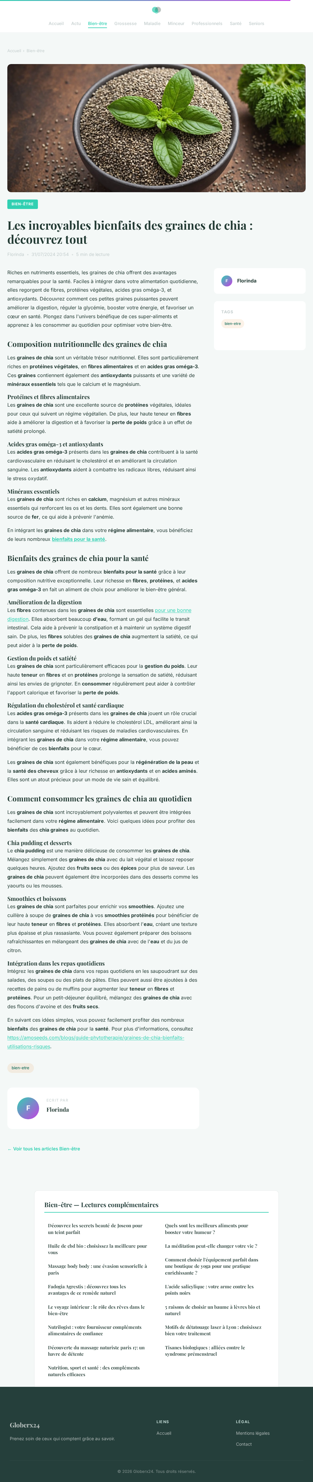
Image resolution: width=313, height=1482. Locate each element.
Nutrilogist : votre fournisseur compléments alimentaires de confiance (95, 1330)
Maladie (152, 23)
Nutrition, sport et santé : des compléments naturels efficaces (94, 1371)
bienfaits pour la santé (78, 539)
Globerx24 (25, 1424)
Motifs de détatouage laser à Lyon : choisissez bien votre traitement (213, 1330)
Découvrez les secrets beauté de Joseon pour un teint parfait (95, 1228)
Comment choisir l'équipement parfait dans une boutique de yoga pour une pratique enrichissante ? (211, 1266)
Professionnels (207, 23)
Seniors (256, 23)
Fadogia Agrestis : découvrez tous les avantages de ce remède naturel (87, 1289)
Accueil (56, 23)
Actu (76, 23)
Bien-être (97, 23)
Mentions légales (253, 1433)
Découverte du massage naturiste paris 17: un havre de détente (96, 1350)
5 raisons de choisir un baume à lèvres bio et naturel (212, 1310)
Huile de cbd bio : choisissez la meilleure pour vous (97, 1249)
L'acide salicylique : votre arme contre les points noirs (209, 1289)
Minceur (176, 23)
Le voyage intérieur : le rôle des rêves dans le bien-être (96, 1310)
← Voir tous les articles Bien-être (43, 1149)
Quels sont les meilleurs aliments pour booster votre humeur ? (206, 1228)
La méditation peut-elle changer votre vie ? (211, 1246)
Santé (235, 23)
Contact (244, 1444)
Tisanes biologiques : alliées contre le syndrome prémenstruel (205, 1350)
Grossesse (125, 23)
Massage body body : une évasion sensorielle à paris (97, 1269)
